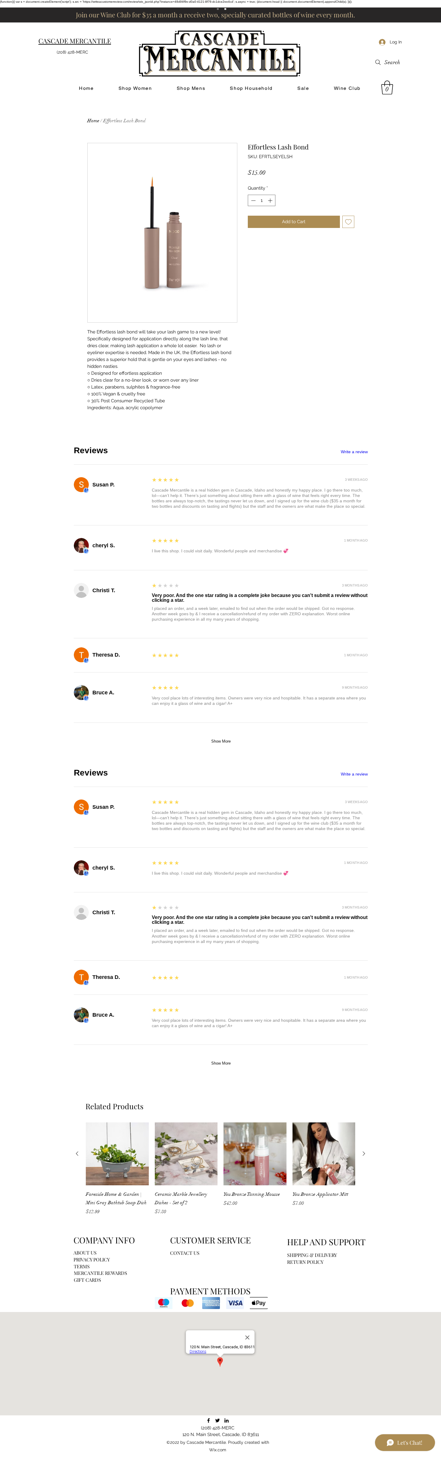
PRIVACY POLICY (92, 1259)
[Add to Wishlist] (348, 222)
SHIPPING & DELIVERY (312, 1255)
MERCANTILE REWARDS (100, 1273)
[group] (221, 1169)
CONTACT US (185, 1253)
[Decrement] (253, 200)
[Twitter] (217, 1420)
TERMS (82, 1266)
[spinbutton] (262, 200)
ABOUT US (85, 1252)
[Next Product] (364, 1153)
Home (93, 121)
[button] (387, 87)
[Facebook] (209, 1420)
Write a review (354, 452)
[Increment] (271, 200)
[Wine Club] (225, 9)
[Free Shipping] (218, 9)
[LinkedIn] (227, 1420)
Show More (221, 741)
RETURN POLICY (305, 1262)
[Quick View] (117, 1153)
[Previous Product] (77, 1153)
